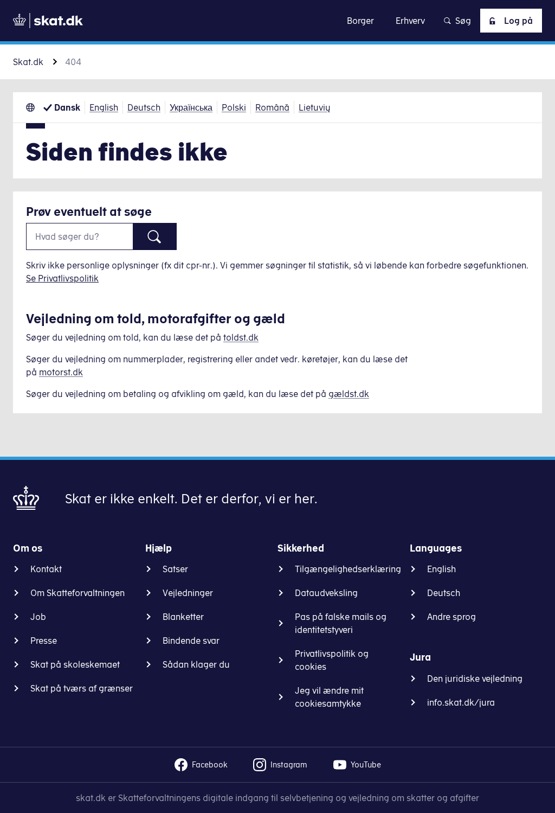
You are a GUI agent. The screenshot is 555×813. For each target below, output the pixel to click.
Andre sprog (451, 617)
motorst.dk (61, 372)
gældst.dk (348, 394)
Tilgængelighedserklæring (348, 569)
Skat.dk (28, 62)
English (103, 107)
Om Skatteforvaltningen (77, 593)
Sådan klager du (196, 664)
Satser (175, 569)
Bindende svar (191, 640)
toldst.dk (241, 337)
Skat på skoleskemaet (75, 664)
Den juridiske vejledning (474, 678)
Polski (234, 107)
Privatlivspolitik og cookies (332, 660)
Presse (43, 640)
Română (272, 107)
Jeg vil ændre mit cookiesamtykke (329, 697)
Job (38, 617)
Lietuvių (315, 107)
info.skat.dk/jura (461, 702)
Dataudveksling (326, 593)
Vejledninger (188, 593)
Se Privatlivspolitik (62, 278)
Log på (518, 20)
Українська (191, 107)
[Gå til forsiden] (48, 20)
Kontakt (46, 569)
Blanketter (183, 617)
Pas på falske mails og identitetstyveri (340, 623)
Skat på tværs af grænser (81, 688)
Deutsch (143, 107)
